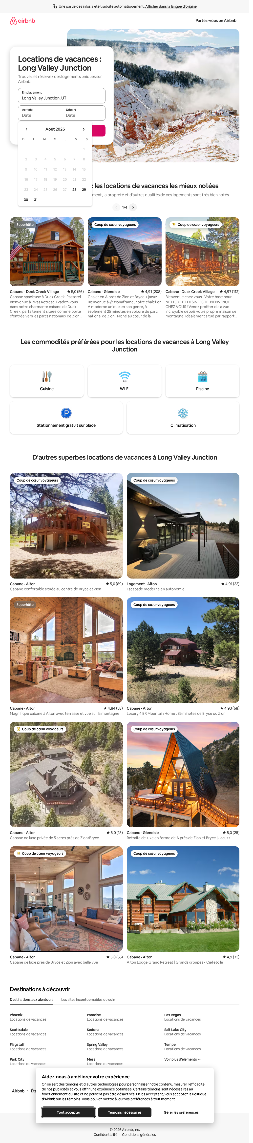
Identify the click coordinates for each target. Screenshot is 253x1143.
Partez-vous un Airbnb (216, 20)
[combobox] (62, 98)
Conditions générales (139, 1134)
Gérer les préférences (181, 1112)
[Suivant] (133, 207)
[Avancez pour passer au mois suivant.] (83, 129)
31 (36, 199)
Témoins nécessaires (125, 1112)
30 (26, 199)
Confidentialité (105, 1134)
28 (74, 189)
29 (84, 189)
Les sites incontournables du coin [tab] (88, 999)
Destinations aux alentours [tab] (31, 999)
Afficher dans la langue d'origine (171, 6)
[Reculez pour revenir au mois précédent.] (26, 129)
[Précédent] (116, 207)
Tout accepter (68, 1112)
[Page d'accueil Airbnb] (22, 20)
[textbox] (40, 115)
